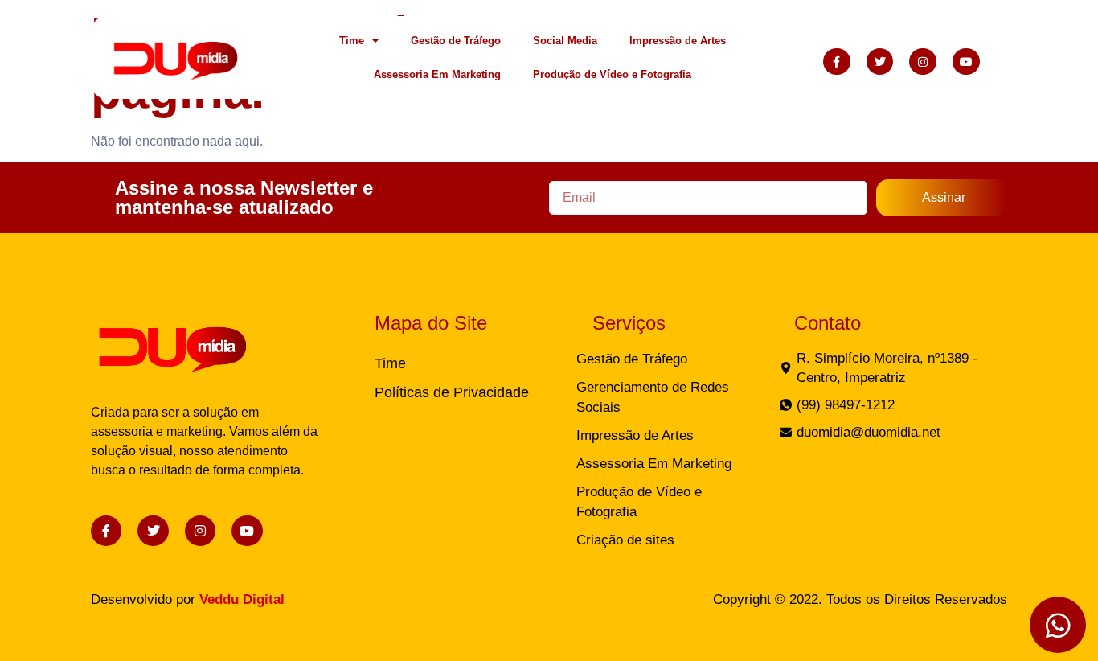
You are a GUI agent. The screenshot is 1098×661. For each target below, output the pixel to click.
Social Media (565, 41)
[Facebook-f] (836, 62)
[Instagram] (922, 62)
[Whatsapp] (1058, 625)
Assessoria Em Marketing (437, 74)
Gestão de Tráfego (456, 41)
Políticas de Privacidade (452, 392)
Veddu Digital (242, 599)
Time (351, 41)
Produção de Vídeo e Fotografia (612, 74)
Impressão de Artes (677, 41)
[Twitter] (880, 62)
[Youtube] (966, 62)
